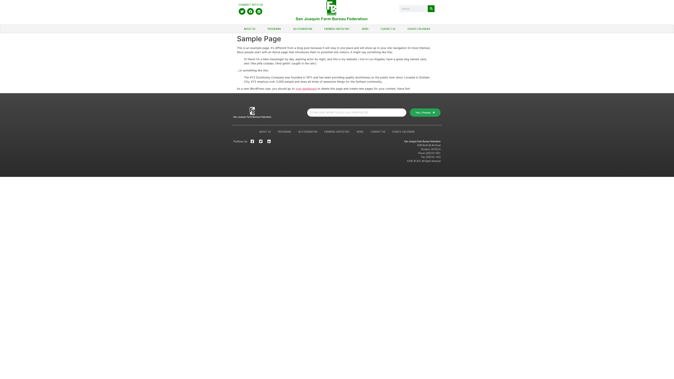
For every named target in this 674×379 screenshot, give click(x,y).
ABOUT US (250, 29)
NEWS (365, 29)
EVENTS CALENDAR (419, 29)
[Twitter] (242, 11)
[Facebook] (250, 11)
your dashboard (306, 88)
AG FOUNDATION (302, 29)
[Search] (431, 8)
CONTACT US (388, 29)
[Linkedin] (259, 11)
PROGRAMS (274, 29)
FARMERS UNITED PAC (337, 29)
